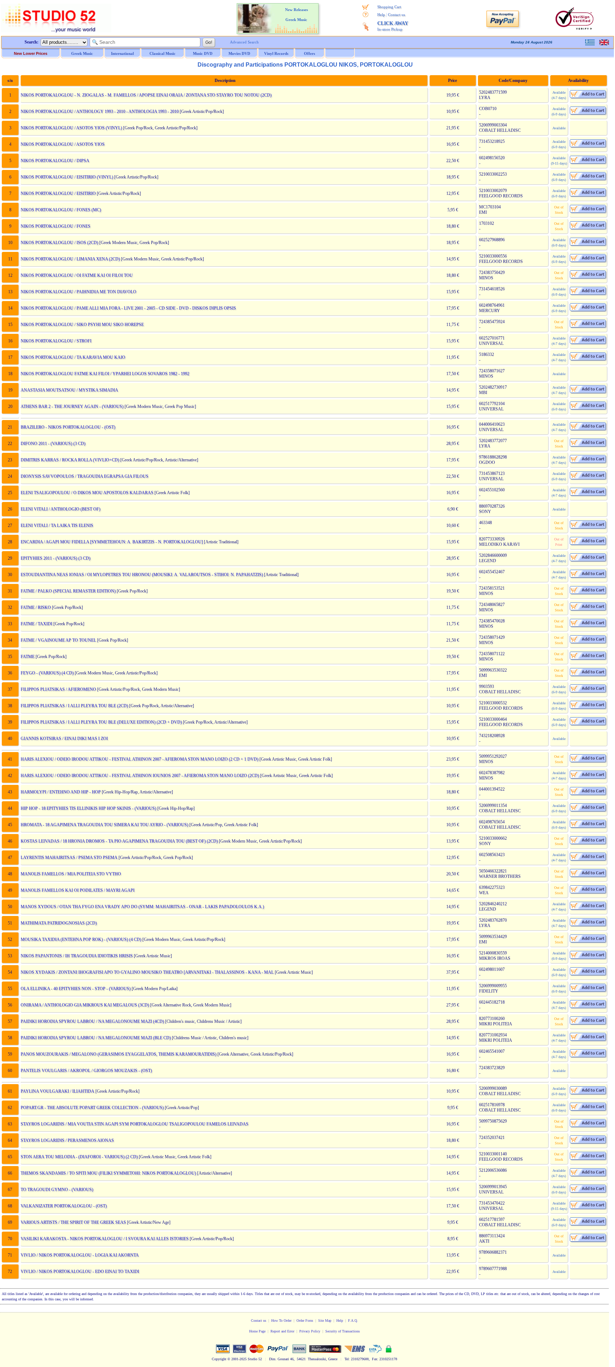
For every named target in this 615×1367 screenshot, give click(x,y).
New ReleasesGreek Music (296, 14)
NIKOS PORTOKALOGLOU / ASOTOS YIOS (63, 144)
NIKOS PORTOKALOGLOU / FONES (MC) (61, 209)
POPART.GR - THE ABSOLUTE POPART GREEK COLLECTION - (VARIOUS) (92, 1107)
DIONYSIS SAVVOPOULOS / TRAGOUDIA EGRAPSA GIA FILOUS (84, 476)
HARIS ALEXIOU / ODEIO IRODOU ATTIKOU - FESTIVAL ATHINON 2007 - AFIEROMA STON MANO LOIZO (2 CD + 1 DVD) (139, 759)
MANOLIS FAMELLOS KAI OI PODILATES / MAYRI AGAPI (78, 890)
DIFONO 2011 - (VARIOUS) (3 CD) (53, 443)
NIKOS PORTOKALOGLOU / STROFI (56, 340)
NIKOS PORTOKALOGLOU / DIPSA (55, 160)
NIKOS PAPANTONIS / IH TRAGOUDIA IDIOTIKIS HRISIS (77, 955)
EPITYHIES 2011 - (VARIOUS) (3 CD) (55, 558)
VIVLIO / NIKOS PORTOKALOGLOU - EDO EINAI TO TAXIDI (80, 1271)
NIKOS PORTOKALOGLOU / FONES (55, 226)
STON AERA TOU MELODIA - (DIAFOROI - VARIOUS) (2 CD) (79, 1156)
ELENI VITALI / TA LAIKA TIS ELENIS (57, 525)
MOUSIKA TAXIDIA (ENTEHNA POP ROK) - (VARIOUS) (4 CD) (81, 939)
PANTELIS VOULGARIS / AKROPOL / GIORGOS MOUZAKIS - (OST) (86, 1070)
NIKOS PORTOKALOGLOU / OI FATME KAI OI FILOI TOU (77, 275)
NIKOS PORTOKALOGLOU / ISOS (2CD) (59, 242)
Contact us (396, 14)
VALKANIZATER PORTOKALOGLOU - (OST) (64, 1205)
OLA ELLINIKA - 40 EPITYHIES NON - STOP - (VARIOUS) (76, 988)
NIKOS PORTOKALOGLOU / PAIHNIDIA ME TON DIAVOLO (78, 291)
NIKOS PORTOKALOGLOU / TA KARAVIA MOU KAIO (73, 357)
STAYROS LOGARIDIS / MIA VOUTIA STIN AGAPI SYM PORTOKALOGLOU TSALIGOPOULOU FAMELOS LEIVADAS (134, 1124)
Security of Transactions (342, 1331)
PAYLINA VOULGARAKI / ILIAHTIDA (57, 1091)
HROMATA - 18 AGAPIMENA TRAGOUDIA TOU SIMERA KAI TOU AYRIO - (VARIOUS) (104, 824)
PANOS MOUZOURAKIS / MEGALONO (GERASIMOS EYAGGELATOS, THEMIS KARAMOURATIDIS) (118, 1054)
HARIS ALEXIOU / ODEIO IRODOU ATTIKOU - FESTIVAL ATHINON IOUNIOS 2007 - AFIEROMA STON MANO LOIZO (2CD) (140, 775)
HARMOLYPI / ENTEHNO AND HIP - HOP (61, 791)
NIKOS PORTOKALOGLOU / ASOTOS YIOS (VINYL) (71, 127)
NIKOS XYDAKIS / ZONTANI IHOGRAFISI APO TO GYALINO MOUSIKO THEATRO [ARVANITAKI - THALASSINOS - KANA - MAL (147, 972)
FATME (28, 656)
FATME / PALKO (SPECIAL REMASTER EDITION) (68, 591)
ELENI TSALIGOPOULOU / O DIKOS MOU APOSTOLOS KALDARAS (87, 492)
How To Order (281, 1320)
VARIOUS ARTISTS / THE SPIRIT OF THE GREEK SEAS (73, 1222)
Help (381, 14)
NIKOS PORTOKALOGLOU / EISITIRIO (58, 193)
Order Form (304, 1320)
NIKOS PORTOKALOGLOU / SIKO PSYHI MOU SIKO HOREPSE (82, 324)
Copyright (219, 1359)
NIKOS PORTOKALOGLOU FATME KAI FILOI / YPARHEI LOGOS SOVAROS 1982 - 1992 (105, 373)
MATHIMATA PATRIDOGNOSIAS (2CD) (59, 923)
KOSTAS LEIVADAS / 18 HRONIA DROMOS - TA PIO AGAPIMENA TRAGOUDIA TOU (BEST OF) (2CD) (119, 841)
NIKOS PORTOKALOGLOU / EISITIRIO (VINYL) (67, 177)
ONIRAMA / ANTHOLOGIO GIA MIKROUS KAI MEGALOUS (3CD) (85, 1005)
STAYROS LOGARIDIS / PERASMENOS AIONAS (67, 1140)
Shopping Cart (389, 7)
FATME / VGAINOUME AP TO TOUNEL (58, 640)
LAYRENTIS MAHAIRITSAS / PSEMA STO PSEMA (69, 857)
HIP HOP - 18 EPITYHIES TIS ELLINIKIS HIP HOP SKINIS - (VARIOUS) (88, 808)
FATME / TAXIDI (36, 623)
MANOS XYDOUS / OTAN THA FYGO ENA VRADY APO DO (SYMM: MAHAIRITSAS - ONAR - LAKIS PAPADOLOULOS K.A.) (142, 906)
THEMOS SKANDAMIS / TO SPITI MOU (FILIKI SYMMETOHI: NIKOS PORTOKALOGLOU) (108, 1173)
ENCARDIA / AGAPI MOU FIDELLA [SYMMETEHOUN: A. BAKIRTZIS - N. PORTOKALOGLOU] (112, 541)
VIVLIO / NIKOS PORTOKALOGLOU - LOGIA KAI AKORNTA (80, 1255)
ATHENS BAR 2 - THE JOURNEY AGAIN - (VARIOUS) (72, 406)
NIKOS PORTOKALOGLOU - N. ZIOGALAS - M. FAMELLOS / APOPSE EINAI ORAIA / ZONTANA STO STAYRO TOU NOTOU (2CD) (146, 95)
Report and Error (282, 1331)
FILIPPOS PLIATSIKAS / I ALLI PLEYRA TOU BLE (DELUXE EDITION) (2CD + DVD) (101, 722)
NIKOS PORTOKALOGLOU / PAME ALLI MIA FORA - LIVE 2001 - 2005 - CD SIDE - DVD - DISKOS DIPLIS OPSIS (128, 308)
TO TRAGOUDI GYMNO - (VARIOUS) (57, 1189)
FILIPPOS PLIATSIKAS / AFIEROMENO (58, 689)
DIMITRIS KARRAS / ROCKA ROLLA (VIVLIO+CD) (70, 459)
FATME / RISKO (36, 607)
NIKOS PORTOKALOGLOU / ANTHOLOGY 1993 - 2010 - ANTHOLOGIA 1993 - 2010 (100, 111)
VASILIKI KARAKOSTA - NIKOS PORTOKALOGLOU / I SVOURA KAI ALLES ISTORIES (105, 1238)
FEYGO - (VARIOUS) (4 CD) (47, 672)
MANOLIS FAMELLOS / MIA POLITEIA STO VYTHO (71, 873)
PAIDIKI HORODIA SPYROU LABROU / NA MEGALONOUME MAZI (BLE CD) (96, 1037)
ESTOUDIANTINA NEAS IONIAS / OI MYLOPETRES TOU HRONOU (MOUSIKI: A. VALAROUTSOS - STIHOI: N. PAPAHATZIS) (142, 574)
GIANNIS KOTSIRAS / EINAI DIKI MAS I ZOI (64, 738)
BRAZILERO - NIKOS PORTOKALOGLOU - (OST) (68, 427)
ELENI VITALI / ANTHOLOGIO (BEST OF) (60, 509)
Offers (309, 53)
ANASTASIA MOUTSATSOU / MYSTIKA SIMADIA (69, 390)
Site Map (324, 1320)
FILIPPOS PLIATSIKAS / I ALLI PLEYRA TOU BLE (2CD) (74, 705)
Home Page (257, 1331)
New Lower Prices (30, 53)
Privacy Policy (309, 1331)
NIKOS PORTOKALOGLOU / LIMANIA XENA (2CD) (70, 259)
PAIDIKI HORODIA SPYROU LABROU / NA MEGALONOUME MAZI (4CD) (92, 1021)
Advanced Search (244, 42)
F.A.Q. (353, 1320)
